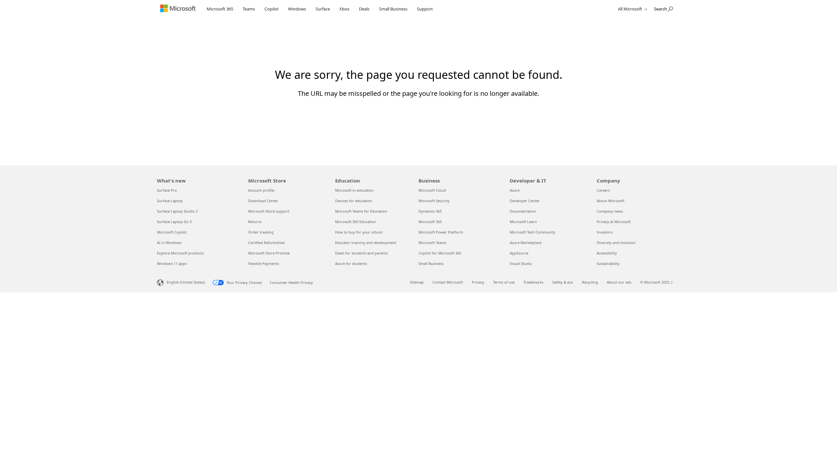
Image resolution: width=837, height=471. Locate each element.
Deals (364, 9)
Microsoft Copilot (172, 232)
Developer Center (525, 200)
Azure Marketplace (525, 242)
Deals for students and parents (361, 253)
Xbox (344, 9)
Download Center (263, 200)
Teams (249, 9)
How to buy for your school (359, 232)
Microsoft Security (434, 200)
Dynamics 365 (430, 211)
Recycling (590, 282)
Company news (610, 211)
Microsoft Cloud (432, 190)
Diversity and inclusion (616, 242)
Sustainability (608, 263)
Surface (323, 9)
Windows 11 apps (172, 263)
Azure (515, 190)
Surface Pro (167, 190)
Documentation (523, 211)
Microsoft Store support (268, 211)
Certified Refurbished (266, 242)
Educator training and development (365, 242)
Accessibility (607, 253)
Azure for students (351, 263)
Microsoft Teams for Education (361, 211)
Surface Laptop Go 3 (174, 221)
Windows (297, 9)
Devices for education (353, 200)
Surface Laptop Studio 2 (177, 211)
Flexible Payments (263, 263)
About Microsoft (610, 200)
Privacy (478, 282)
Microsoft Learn (523, 221)
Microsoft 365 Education (355, 221)
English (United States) (186, 282)
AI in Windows (169, 242)
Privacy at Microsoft (614, 221)
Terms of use (504, 282)
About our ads (619, 282)
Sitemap (417, 282)
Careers (603, 190)
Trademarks (533, 282)
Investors (605, 232)
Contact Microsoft (448, 282)
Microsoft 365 (220, 9)
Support (425, 9)
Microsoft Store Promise (269, 253)
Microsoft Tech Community (532, 232)
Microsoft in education (354, 190)
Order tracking (261, 232)
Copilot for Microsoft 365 (439, 253)
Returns (255, 221)
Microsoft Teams (432, 242)
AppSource (519, 253)
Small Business (393, 9)
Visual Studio (521, 263)
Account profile (261, 190)
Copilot (272, 9)
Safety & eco (562, 282)
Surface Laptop (170, 200)
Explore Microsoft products (180, 253)
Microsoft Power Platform (440, 232)
